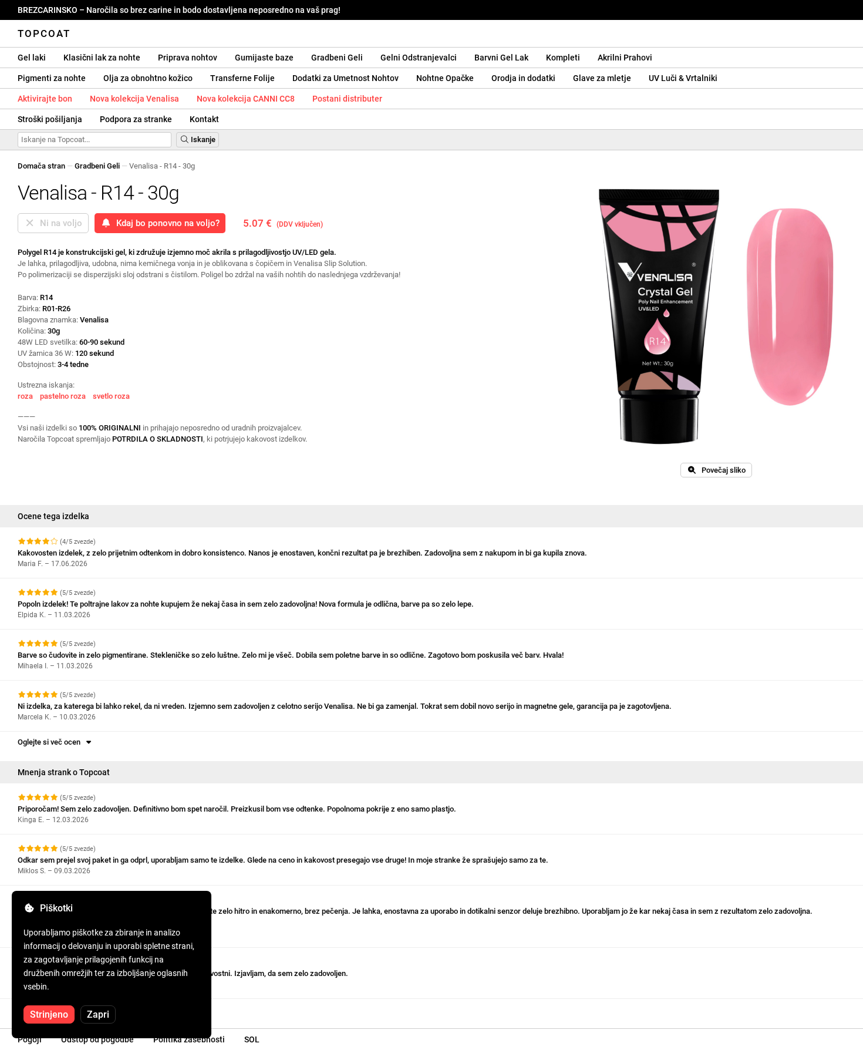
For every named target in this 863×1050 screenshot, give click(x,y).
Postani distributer (347, 98)
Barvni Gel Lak (501, 57)
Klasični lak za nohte (101, 57)
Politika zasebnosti (189, 1039)
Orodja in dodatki (523, 78)
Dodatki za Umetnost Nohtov (345, 78)
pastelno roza (63, 396)
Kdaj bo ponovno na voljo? (166, 223)
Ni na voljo (58, 223)
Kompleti (563, 57)
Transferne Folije (242, 78)
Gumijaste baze (264, 57)
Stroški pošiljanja (50, 119)
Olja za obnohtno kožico (148, 78)
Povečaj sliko (721, 470)
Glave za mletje (602, 78)
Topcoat (44, 33)
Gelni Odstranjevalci (418, 57)
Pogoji (30, 1039)
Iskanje (202, 139)
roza (25, 396)
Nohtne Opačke (445, 78)
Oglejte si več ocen (51, 742)
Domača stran (41, 165)
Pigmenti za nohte (52, 78)
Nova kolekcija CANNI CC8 (246, 98)
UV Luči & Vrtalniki (683, 78)
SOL (251, 1039)
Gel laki (32, 57)
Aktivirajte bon (45, 98)
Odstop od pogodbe (97, 1039)
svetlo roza (111, 396)
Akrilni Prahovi (625, 57)
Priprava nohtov (187, 57)
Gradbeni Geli (337, 57)
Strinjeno (49, 1014)
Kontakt (204, 119)
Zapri (98, 1014)
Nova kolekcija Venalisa (134, 98)
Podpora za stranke (136, 119)
